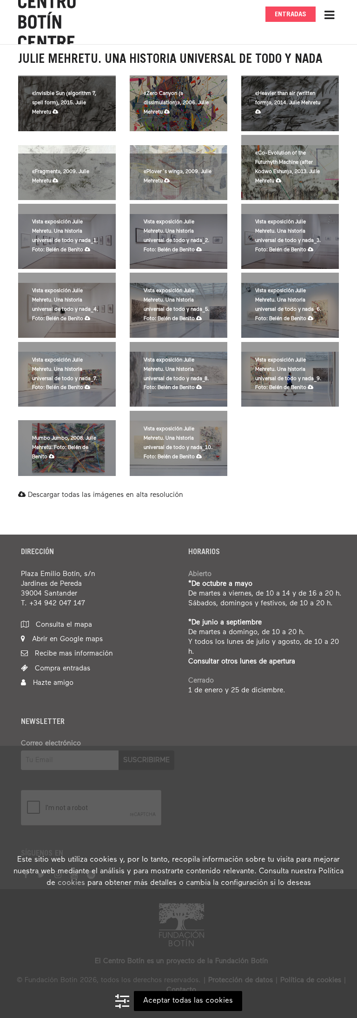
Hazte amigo (52, 682)
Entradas (290, 14)
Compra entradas (61, 668)
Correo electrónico (51, 743)
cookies (71, 883)
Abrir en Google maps (66, 639)
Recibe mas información (73, 653)
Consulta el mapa (62, 624)
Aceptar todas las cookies (188, 1001)
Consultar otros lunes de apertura (241, 661)
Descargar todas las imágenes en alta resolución (104, 494)
